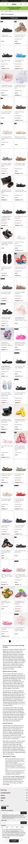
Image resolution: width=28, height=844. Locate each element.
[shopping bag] (25, 4)
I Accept (14, 841)
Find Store (23, 822)
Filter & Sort (14, 18)
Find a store (4, 820)
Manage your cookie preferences (13, 831)
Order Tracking (5, 1)
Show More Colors (18, 38)
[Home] (14, 4)
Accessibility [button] (23, 1)
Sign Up (3, 807)
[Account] (21, 4)
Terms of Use (18, 816)
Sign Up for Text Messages (7, 810)
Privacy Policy (24, 816)
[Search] (7, 4)
